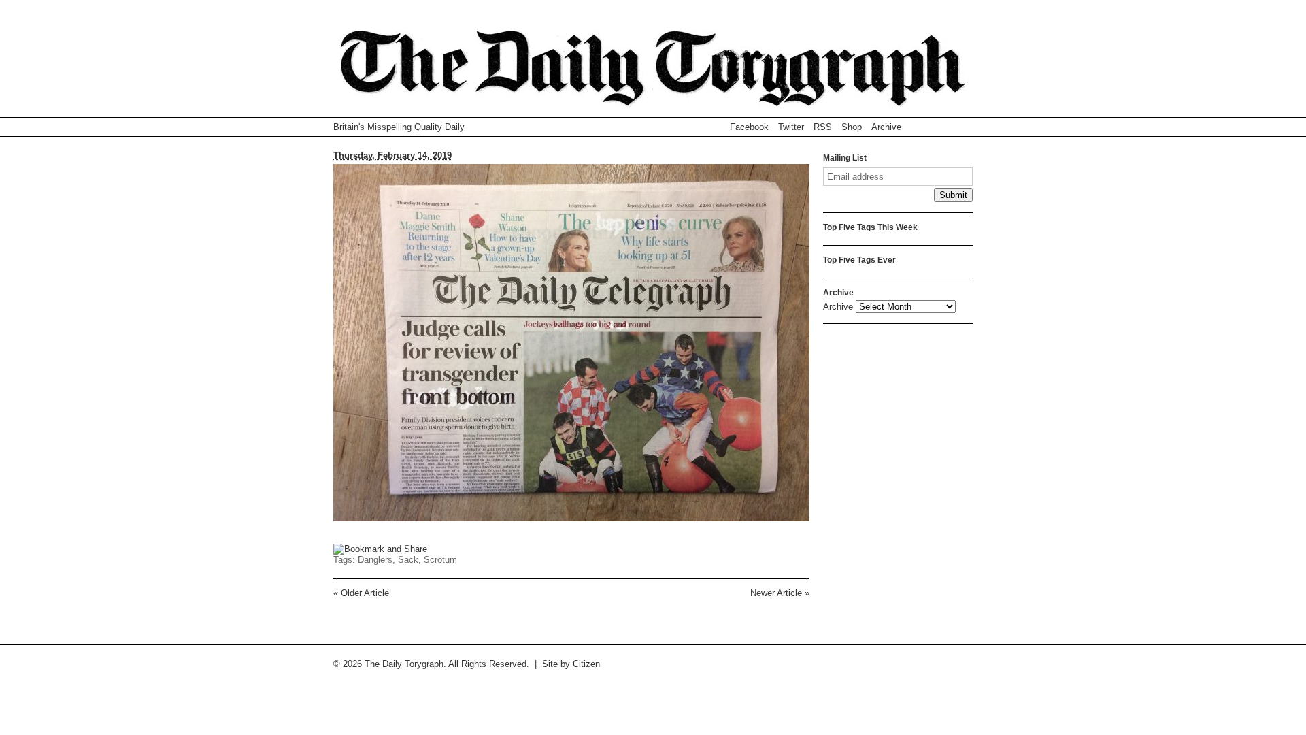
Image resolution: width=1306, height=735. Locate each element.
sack (408, 560)
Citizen (586, 664)
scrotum (440, 560)
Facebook (749, 127)
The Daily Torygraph (653, 74)
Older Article (361, 593)
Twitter (791, 127)
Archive (886, 127)
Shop (851, 127)
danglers (375, 560)
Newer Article (779, 593)
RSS (823, 127)
